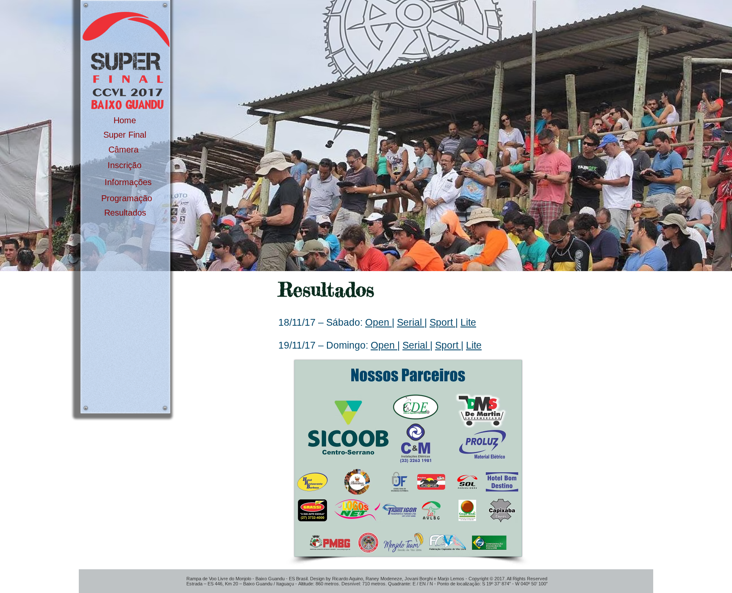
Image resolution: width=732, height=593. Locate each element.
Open (378, 322)
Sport (442, 322)
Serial (410, 322)
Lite (468, 322)
